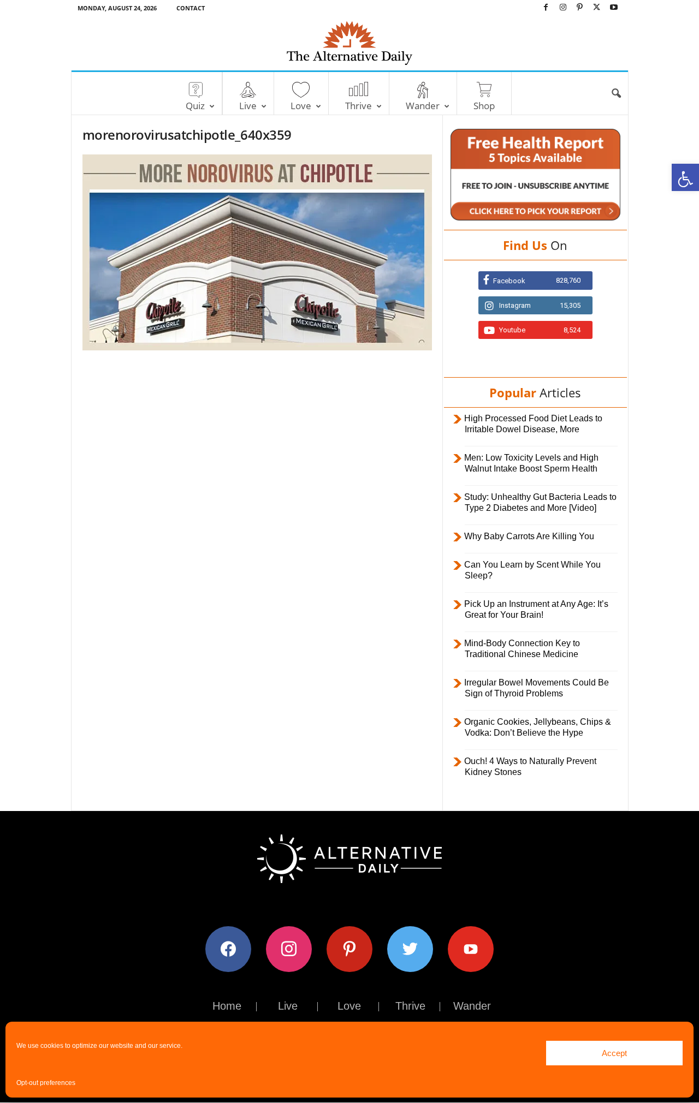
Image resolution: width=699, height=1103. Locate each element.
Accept (614, 1053)
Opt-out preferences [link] (45, 1083)
